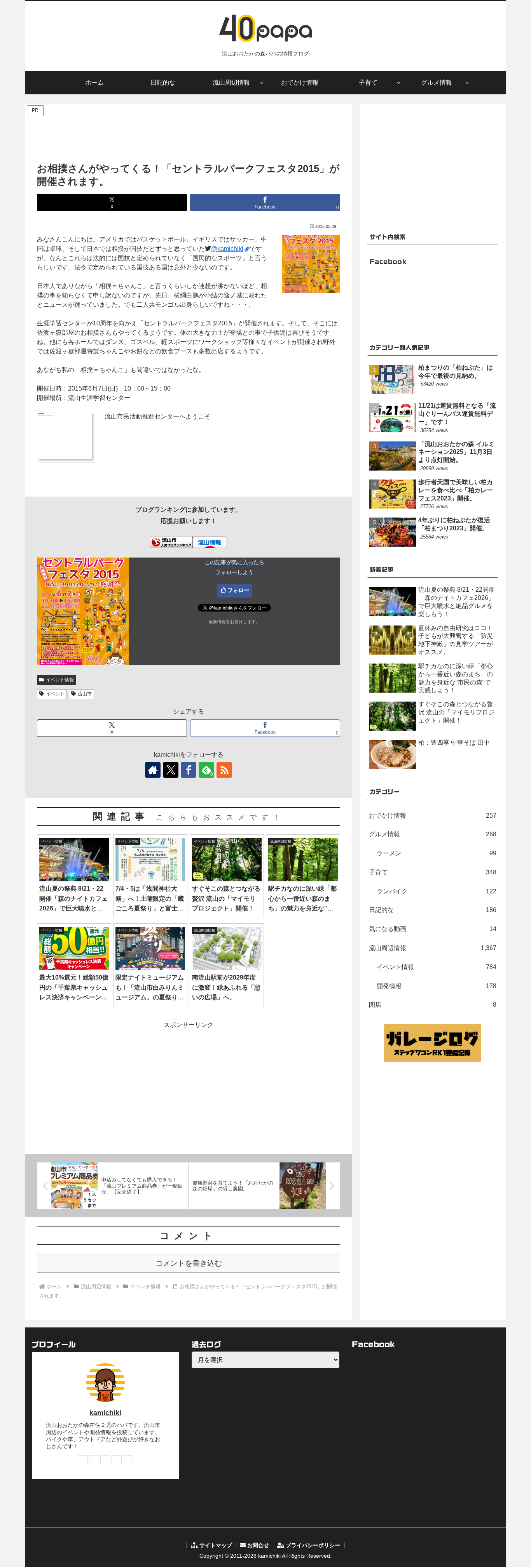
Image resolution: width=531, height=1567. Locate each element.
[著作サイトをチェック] (153, 770)
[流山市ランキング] (171, 541)
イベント (55, 694)
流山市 (85, 694)
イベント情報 (60, 680)
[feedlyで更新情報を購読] (117, 1460)
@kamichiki (227, 248)
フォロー (238, 590)
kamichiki (105, 1413)
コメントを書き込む (188, 1263)
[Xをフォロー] (170, 770)
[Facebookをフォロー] (188, 770)
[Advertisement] (188, 135)
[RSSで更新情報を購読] (224, 770)
